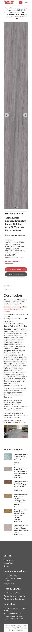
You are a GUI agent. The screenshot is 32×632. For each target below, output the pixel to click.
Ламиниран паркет (12, 420)
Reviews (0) (8, 290)
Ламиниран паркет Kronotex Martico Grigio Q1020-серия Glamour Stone (21, 457)
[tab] (16, 285)
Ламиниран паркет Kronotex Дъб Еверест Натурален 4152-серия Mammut (21, 498)
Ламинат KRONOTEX (14, 214)
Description (8, 286)
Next (25, 115)
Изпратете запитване (16, 269)
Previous (7, 115)
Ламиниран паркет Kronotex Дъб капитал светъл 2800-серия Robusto (21, 527)
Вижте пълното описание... (12, 263)
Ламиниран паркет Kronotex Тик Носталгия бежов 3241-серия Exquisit (21, 470)
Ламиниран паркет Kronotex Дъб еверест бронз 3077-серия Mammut (21, 513)
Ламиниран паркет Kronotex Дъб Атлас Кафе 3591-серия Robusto (21, 483)
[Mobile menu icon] (26, 2)
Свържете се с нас (16, 274)
